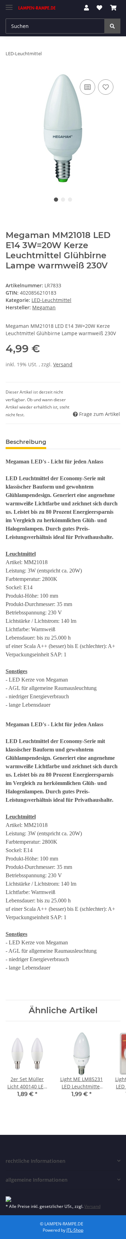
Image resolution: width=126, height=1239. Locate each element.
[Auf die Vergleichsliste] (87, 87)
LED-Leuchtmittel (51, 300)
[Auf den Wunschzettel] (105, 87)
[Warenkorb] (113, 8)
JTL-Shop (74, 1230)
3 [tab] (70, 199)
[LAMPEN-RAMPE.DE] (37, 8)
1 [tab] (56, 199)
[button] (86, 8)
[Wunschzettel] (99, 8)
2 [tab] (63, 199)
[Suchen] (112, 26)
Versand (62, 364)
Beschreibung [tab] (26, 442)
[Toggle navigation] (9, 4)
